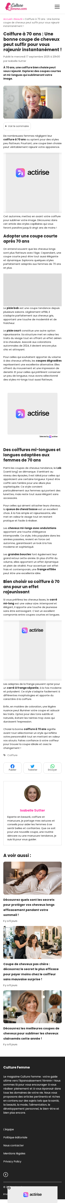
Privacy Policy (12, 1161)
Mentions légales (14, 1153)
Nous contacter (13, 1145)
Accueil (7, 19)
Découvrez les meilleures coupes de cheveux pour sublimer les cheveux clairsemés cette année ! (31, 1033)
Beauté (18, 19)
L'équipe (8, 1129)
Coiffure (12, 755)
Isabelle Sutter (32, 810)
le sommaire (18, 126)
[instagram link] (5, 1174)
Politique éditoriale (15, 1137)
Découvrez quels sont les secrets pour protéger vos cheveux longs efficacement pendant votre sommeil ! (28, 907)
